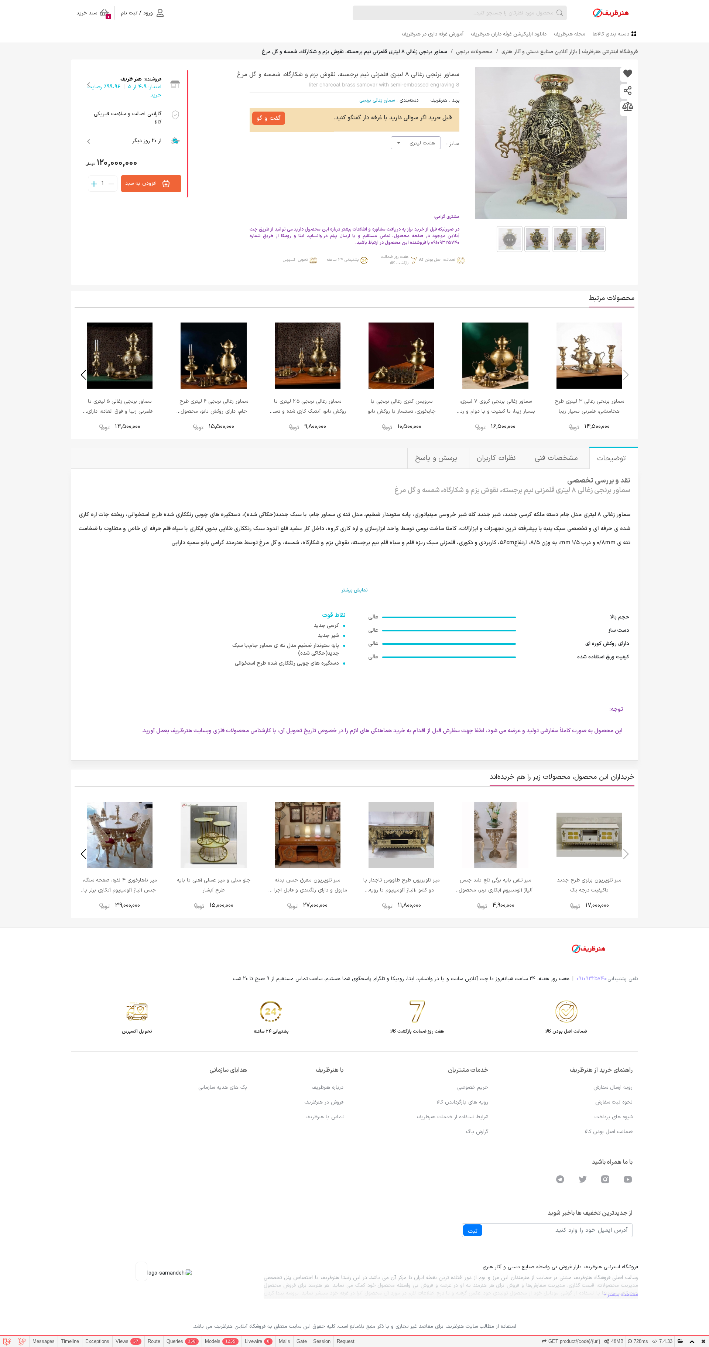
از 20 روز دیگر (147, 141)
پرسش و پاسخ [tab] (437, 458)
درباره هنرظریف (327, 1087)
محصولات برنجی (474, 52)
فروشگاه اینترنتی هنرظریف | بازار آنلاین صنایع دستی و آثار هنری (569, 52)
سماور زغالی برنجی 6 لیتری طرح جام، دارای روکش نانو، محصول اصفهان (213, 411)
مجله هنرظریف (569, 34)
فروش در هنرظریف (323, 1102)
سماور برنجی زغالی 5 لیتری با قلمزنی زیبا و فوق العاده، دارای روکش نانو (120, 411)
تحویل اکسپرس (295, 260)
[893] (627, 74)
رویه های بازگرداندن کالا (462, 1102)
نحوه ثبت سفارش (614, 1102)
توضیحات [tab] (612, 458)
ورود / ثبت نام (137, 13)
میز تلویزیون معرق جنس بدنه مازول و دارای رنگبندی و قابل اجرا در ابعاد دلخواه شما (307, 890)
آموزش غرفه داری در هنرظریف (432, 34)
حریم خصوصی (472, 1087)
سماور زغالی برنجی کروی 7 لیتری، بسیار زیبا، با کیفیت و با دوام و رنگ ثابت (495, 411)
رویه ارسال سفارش (613, 1087)
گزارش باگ (477, 1132)
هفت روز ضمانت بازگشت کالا (394, 260)
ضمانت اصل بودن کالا (436, 260)
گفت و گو (269, 118)
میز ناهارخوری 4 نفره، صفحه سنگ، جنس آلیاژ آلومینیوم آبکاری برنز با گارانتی (120, 890)
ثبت (472, 1231)
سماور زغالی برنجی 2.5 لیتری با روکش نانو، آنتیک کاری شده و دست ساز (307, 411)
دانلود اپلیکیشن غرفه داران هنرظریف (509, 34)
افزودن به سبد (141, 183)
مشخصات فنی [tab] (557, 458)
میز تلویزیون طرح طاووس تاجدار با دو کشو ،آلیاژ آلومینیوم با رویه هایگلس (401, 890)
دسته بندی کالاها (611, 34)
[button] (83, 375)
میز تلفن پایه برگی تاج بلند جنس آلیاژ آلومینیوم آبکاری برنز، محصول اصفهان (495, 890)
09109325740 (591, 979)
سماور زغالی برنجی (377, 100)
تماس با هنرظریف (324, 1117)
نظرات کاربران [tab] (497, 458)
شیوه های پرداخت (614, 1117)
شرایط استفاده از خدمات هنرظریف (452, 1117)
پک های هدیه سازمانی (222, 1087)
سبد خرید (93, 14)
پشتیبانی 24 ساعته (343, 260)
